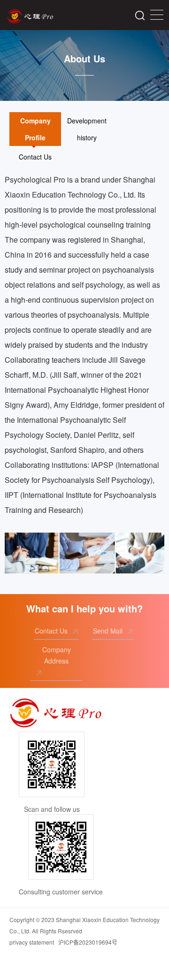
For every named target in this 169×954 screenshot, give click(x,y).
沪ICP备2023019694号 (87, 942)
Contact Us (35, 156)
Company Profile (35, 129)
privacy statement (31, 942)
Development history (87, 129)
